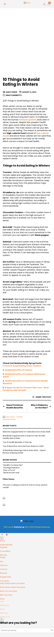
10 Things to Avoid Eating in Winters (21, 82)
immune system (27, 119)
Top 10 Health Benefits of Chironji (17, 442)
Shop (2, 599)
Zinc (2, 561)
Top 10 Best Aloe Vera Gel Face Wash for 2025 (23, 446)
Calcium (3, 569)
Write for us (5, 617)
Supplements (5, 577)
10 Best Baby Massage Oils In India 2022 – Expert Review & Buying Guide (24, 451)
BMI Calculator (6, 595)
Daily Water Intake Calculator (12, 583)
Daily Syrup (11, 92)
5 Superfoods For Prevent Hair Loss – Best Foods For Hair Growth (26, 389)
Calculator (4, 581)
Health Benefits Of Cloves (18, 370)
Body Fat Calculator (8, 591)
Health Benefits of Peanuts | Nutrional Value (24, 375)
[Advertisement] (27, 45)
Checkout (4, 605)
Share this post (43, 397)
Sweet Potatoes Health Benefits (14, 406)
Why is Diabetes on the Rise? (39, 406)
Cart (2, 601)
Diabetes (3, 547)
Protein (3, 557)
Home (2, 541)
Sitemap (4, 613)
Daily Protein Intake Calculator (12, 587)
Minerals (3, 555)
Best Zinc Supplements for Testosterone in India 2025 (26, 431)
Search (52, 630)
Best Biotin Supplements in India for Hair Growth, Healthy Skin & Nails (24, 436)
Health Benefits (14, 95)
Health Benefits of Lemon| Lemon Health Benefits (25, 382)
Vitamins (4, 565)
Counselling (5, 551)
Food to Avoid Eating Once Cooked (22, 365)
